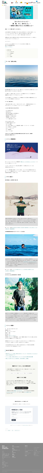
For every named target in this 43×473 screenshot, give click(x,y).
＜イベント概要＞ (10, 56)
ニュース (21, 373)
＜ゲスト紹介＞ (9, 54)
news (25, 2)
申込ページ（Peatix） (8, 46)
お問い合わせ (4, 464)
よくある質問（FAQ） (28, 392)
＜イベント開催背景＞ (10, 53)
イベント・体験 (16, 373)
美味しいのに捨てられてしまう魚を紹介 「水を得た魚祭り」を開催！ (17, 358)
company (30, 2)
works (21, 2)
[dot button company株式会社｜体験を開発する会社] (4, 3)
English (3, 467)
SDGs (12, 373)
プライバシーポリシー (25, 425)
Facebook (9, 430)
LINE (12, 430)
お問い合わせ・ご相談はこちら (21, 387)
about (12, 2)
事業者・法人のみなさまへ (18, 390)
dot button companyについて (11, 392)
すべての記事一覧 (29, 373)
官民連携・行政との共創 (5, 454)
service (16, 2)
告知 (24, 373)
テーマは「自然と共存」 (11, 51)
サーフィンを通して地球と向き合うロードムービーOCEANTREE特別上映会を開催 (19, 356)
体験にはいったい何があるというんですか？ (28, 161)
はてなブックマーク (17, 430)
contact (34, 2)
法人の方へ (39, 2)
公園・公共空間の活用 (5, 455)
